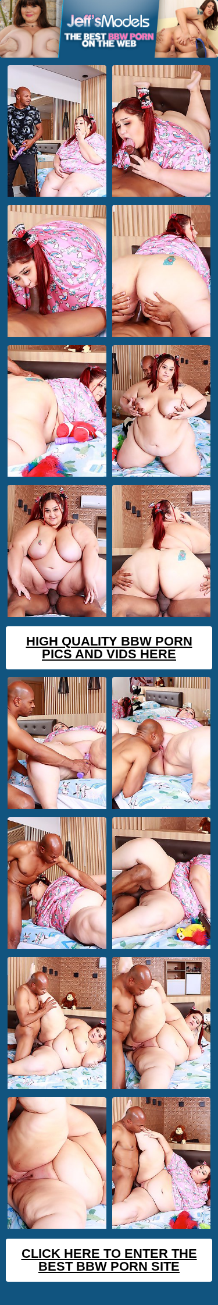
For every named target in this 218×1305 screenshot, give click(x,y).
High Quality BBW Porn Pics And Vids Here (109, 647)
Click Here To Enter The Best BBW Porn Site (109, 1260)
